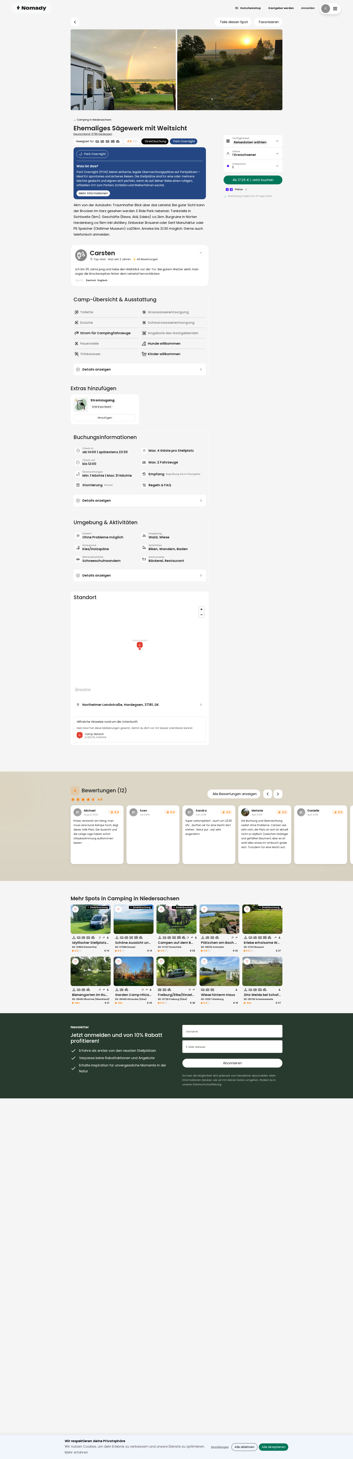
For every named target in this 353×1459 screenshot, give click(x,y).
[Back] (75, 22)
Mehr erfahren (76, 1452)
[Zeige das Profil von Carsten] (201, 252)
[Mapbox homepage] (83, 690)
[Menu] (330, 8)
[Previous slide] (267, 794)
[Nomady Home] (31, 8)
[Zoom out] (201, 614)
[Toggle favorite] (75, 909)
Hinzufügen (105, 418)
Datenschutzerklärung (207, 1084)
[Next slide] (278, 794)
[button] (253, 141)
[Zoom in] (201, 609)
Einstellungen (220, 1447)
